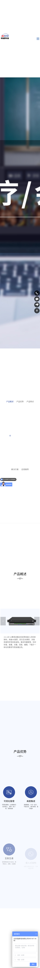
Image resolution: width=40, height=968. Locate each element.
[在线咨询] (37, 299)
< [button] (3, 621)
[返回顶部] (37, 310)
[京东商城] (37, 304)
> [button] (37, 621)
